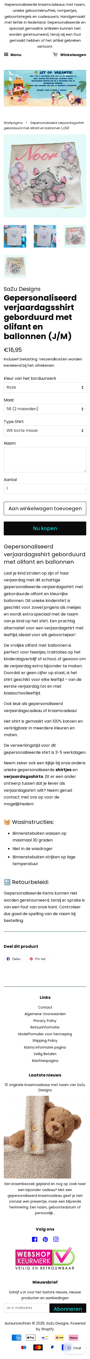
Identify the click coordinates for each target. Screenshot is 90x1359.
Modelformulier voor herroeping (45, 1034)
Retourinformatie (45, 1027)
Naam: (10, 443)
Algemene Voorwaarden (45, 1014)
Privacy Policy (45, 1020)
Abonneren (68, 1309)
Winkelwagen (73, 54)
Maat (9, 400)
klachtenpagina (45, 1060)
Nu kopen (45, 528)
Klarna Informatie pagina (45, 1047)
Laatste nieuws (45, 1075)
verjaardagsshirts (23, 776)
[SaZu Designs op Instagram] (55, 1240)
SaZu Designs (57, 1323)
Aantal (10, 480)
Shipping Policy (45, 1040)
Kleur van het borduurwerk (30, 378)
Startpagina (13, 123)
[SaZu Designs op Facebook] (35, 1240)
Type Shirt (14, 422)
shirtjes (64, 770)
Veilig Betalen (45, 1054)
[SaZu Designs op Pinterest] (45, 1240)
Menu (15, 54)
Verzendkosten (53, 359)
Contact (45, 1007)
